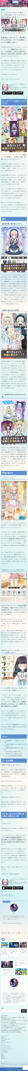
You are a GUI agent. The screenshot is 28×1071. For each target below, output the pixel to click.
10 (3, 895)
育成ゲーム (4, 1058)
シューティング (5, 1047)
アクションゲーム (6, 1042)
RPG (2, 1037)
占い (2, 1053)
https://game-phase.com (15, 923)
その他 (3, 1040)
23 (7, 895)
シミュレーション (6, 1045)
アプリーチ (18, 89)
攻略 (2, 1055)
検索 (2, 1008)
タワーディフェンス (6, 1048)
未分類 (3, 1057)
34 (10, 895)
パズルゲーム (5, 1050)
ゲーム (3, 9)
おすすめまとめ (5, 1039)
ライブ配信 (4, 1052)
